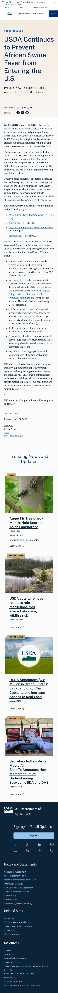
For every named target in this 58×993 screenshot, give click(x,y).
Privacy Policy (10, 899)
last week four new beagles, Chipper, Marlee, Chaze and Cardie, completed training (29, 294)
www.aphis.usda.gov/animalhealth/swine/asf (29, 200)
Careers (7, 950)
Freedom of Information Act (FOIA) (20, 879)
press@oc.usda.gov (13, 435)
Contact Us (9, 954)
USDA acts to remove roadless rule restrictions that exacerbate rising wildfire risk (26, 606)
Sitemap (8, 977)
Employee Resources (40, 8)
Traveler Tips (15, 235)
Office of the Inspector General (18, 926)
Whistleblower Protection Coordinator (22, 985)
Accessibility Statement (15, 871)
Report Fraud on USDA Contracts (19, 973)
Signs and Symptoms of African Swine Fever (30, 227)
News (7, 8)
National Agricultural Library (17, 922)
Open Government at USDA (16, 891)
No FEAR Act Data (12, 962)
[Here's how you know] (29, 2)
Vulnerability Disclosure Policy (18, 903)
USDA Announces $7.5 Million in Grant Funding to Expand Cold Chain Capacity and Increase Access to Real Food (28, 688)
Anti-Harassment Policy (15, 875)
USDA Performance (13, 981)
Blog (21, 8)
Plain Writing (10, 895)
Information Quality (13, 883)
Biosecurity (14, 223)
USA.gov (7, 930)
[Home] (9, 15)
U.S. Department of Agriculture (29, 13)
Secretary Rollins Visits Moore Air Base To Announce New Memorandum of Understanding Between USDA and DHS (29, 771)
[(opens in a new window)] (15, 844)
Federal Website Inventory (16, 958)
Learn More (15, 546)
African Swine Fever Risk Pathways (26, 215)
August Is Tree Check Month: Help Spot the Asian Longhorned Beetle (26, 524)
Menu (53, 14)
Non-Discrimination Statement (18, 887)
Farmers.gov (9, 918)
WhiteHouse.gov (11, 934)
